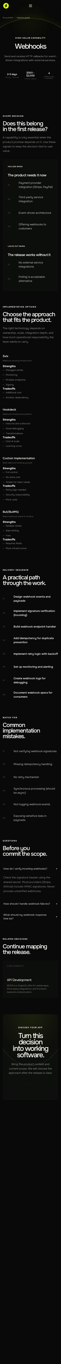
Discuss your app (28, 1083)
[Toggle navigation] (30, 5)
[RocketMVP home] (6, 6)
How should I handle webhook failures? (30, 904)
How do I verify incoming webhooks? (30, 869)
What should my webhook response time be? (30, 916)
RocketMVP (8, 18)
